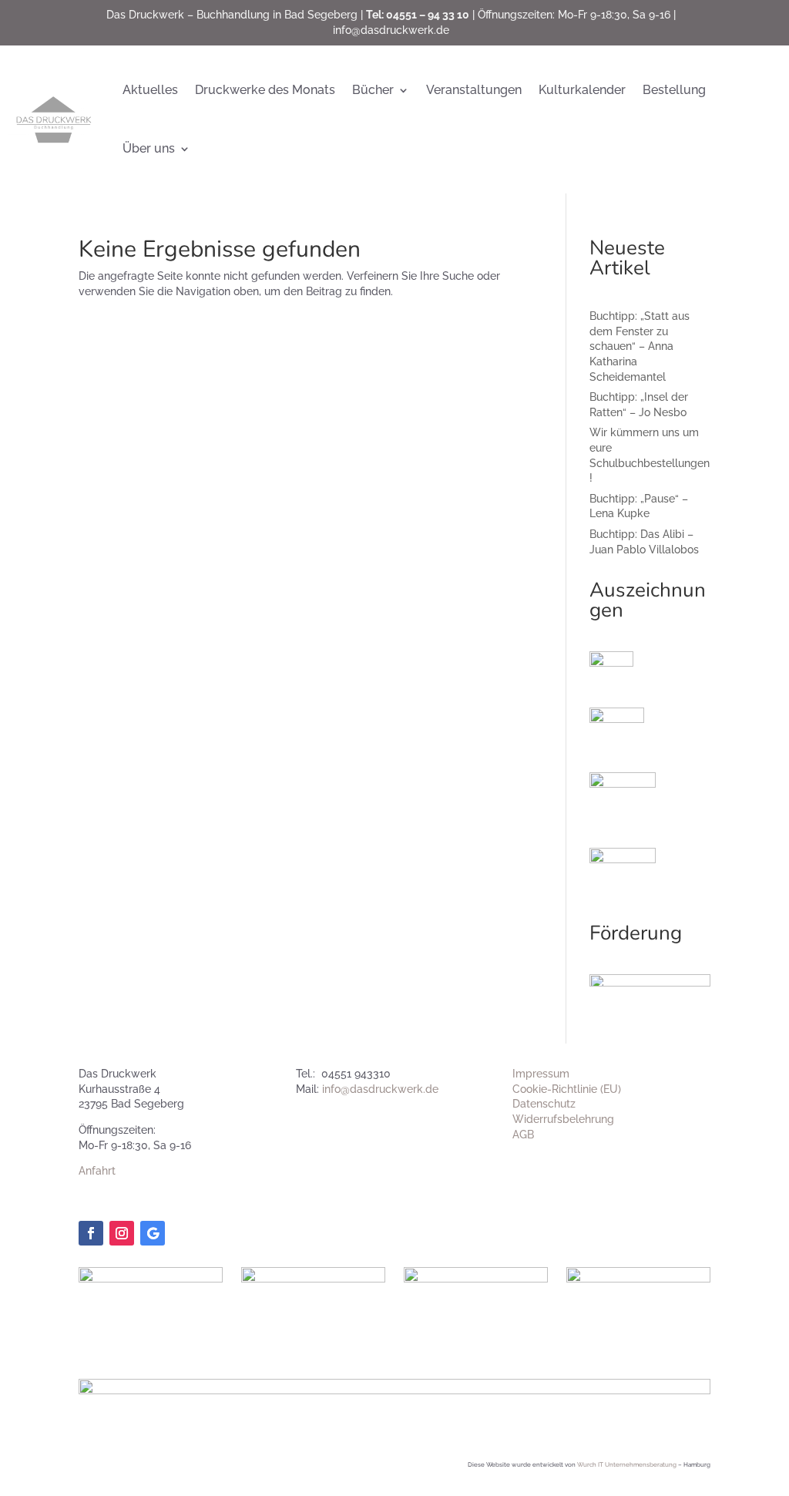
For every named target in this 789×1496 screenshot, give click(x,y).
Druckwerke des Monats (265, 89)
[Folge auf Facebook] (91, 1233)
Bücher (373, 89)
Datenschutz (544, 1104)
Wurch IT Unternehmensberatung (627, 1464)
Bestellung (674, 89)
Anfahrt (97, 1171)
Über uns (149, 148)
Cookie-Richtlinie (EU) (566, 1089)
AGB (523, 1134)
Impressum (540, 1073)
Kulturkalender (582, 89)
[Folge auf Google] (152, 1233)
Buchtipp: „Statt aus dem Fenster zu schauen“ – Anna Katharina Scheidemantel (639, 346)
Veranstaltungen (474, 89)
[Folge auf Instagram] (121, 1233)
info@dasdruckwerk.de (391, 30)
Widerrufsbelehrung (563, 1119)
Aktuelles (150, 89)
